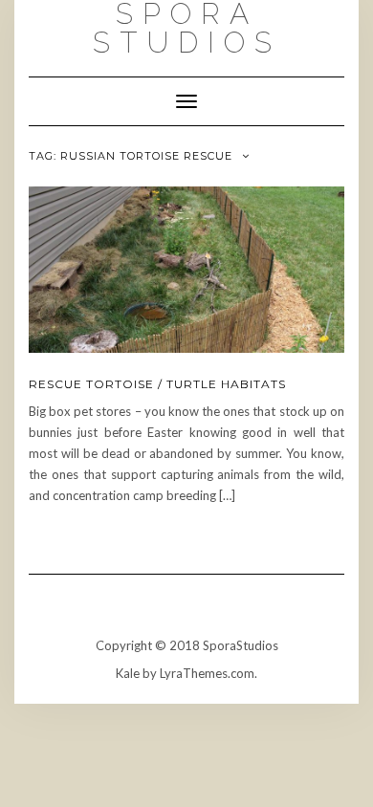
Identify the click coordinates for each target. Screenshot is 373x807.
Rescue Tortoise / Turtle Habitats (157, 384)
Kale (128, 673)
